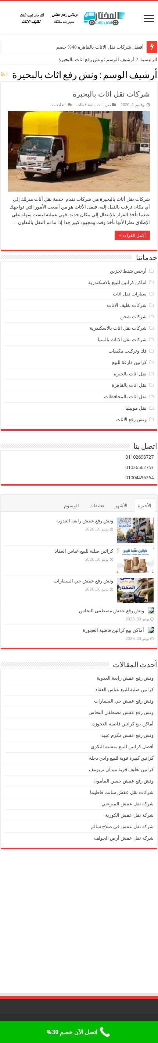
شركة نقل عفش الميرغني (127, 803)
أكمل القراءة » (132, 235)
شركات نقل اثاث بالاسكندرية (118, 328)
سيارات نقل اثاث (130, 294)
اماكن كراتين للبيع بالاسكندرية (117, 282)
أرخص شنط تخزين (128, 271)
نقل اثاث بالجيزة (130, 374)
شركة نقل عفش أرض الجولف (123, 838)
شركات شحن (133, 316)
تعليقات (96, 505)
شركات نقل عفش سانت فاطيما (122, 792)
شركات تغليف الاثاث (127, 305)
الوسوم (71, 505)
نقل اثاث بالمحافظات (93, 104)
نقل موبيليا (136, 408)
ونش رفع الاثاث (131, 419)
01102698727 (139, 457)
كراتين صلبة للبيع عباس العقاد (83, 551)
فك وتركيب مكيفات (127, 351)
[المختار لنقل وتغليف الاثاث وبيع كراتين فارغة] (79, 17)
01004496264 (139, 477)
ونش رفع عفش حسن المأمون (123, 781)
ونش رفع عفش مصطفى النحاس (111, 610)
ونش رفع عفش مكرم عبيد (127, 735)
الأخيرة (144, 505)
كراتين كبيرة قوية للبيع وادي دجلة (121, 758)
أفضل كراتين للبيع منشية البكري (122, 746)
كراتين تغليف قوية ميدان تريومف (121, 769)
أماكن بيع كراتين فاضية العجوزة (113, 630)
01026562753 (139, 467)
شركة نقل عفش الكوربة (129, 815)
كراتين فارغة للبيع (129, 362)
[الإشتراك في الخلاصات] (3, 74)
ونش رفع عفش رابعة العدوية (84, 521)
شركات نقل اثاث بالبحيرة (111, 94)
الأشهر (121, 505)
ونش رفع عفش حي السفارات (83, 581)
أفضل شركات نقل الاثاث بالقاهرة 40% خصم (100, 47)
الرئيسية (148, 59)
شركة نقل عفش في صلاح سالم (122, 826)
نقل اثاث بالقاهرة (129, 385)
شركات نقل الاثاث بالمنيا (122, 339)
